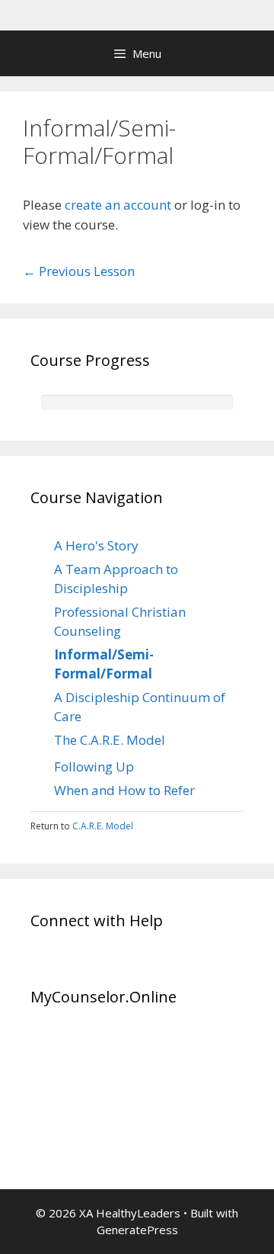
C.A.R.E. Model (102, 825)
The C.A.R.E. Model (109, 740)
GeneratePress (137, 1229)
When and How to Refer (124, 790)
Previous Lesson (79, 271)
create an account (118, 204)
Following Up (94, 766)
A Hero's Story (96, 545)
